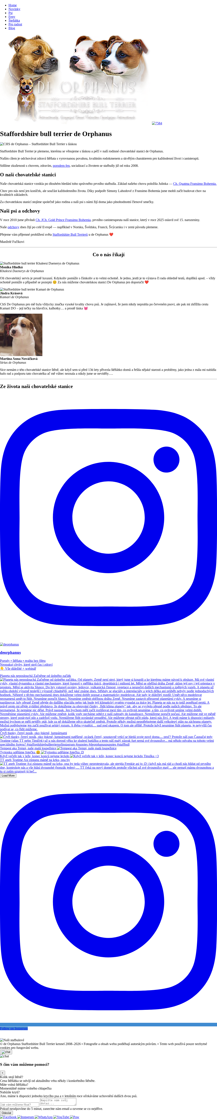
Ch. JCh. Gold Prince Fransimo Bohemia (63, 220)
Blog (11, 28)
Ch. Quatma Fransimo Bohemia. (195, 183)
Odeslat (6, 1113)
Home (12, 5)
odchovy (13, 227)
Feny (11, 16)
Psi (10, 13)
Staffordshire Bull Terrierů (70, 234)
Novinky (14, 9)
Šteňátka (14, 20)
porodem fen (61, 165)
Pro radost (15, 24)
